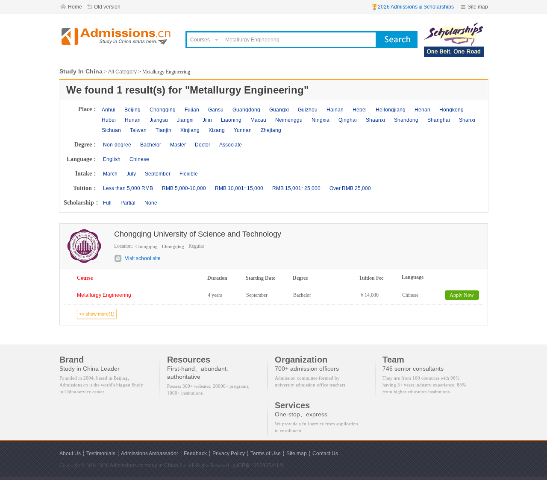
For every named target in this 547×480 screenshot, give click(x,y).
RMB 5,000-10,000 (184, 188)
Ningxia (320, 120)
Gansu (216, 110)
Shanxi (467, 120)
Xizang (217, 130)
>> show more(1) (97, 313)
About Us (70, 454)
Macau (258, 120)
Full (107, 203)
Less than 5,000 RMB (128, 188)
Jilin (207, 120)
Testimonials (100, 454)
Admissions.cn (127, 465)
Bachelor (150, 145)
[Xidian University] (454, 26)
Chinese (139, 159)
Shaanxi (375, 120)
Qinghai (347, 120)
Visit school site (143, 258)
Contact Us (325, 454)
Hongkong (451, 110)
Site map (478, 7)
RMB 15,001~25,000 (296, 188)
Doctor (202, 145)
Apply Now (462, 295)
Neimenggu (289, 120)
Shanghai (438, 120)
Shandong (406, 120)
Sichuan (111, 130)
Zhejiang (271, 130)
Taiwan (138, 130)
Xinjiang (190, 130)
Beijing (132, 110)
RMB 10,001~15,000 (239, 188)
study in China (161, 465)
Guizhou (308, 110)
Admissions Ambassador (149, 454)
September (158, 174)
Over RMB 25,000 (350, 188)
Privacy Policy (228, 454)
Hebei (360, 110)
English (112, 159)
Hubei (109, 120)
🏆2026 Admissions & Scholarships (412, 7)
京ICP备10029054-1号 (258, 465)
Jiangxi (185, 120)
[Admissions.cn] (117, 36)
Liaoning (231, 120)
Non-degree (117, 145)
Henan (422, 110)
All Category (122, 72)
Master (178, 145)
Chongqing (163, 110)
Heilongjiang (391, 110)
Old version (107, 7)
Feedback (195, 454)
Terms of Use (265, 454)
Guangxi (279, 110)
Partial (128, 203)
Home (75, 7)
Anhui (108, 110)
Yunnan (243, 130)
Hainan (335, 110)
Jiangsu (159, 120)
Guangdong (246, 110)
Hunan (133, 120)
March (110, 174)
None (150, 203)
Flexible (188, 174)
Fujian (192, 110)
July (131, 174)
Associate (230, 145)
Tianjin (163, 130)
